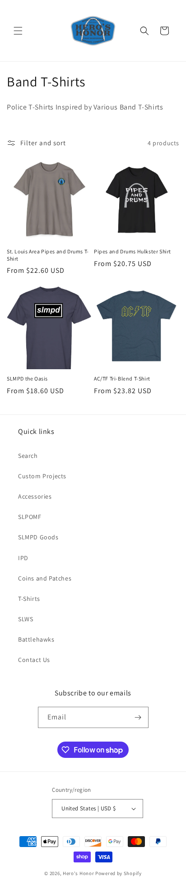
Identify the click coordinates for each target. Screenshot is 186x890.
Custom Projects (42, 476)
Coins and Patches (44, 578)
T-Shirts (29, 599)
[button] (18, 31)
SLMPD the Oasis (27, 378)
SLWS (25, 619)
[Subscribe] (138, 717)
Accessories (35, 496)
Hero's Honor (78, 873)
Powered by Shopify (118, 873)
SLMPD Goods (38, 537)
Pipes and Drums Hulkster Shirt (132, 251)
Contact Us (34, 660)
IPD (23, 558)
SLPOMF (30, 517)
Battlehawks (36, 639)
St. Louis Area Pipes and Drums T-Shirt (48, 255)
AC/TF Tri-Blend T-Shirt (122, 378)
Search (28, 456)
